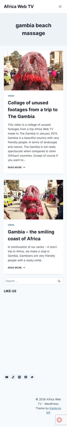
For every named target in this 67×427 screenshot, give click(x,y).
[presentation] (33, 70)
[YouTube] (6, 377)
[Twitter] (32, 377)
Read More (16, 167)
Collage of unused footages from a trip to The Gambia (33, 109)
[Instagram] (19, 377)
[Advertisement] (19, 408)
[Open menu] (60, 6)
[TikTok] (13, 377)
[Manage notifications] (59, 419)
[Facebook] (25, 377)
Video (11, 96)
